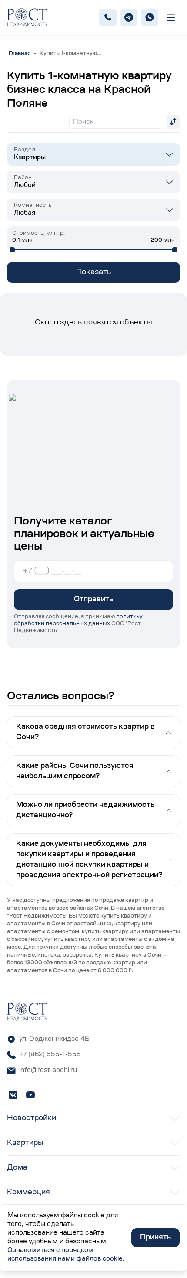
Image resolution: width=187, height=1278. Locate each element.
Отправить (93, 599)
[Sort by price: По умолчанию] (173, 122)
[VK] (13, 1095)
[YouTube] (30, 1095)
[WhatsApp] (149, 17)
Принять (155, 1237)
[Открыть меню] (171, 17)
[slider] (12, 249)
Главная (19, 53)
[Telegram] (128, 17)
